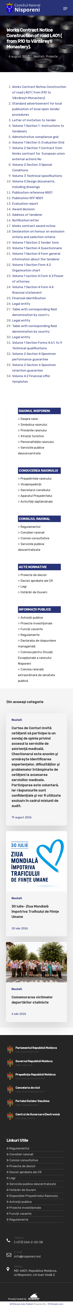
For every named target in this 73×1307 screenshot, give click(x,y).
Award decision (23, 209)
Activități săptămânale (37, 501)
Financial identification (29, 298)
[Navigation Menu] (65, 8)
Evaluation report (25, 203)
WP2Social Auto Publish (21, 1304)
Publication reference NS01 (32, 192)
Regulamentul (30, 527)
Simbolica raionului (34, 424)
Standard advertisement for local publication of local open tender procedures (37, 109)
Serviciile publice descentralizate (32, 1184)
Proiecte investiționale (36, 623)
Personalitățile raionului (37, 442)
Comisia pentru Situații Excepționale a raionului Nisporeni (35, 657)
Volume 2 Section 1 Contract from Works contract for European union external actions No (38, 153)
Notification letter (25, 220)
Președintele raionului (36, 478)
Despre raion (29, 419)
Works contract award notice (33, 226)
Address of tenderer (27, 215)
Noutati (39, 56)
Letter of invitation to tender (34, 120)
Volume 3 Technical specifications (37, 176)
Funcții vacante (32, 629)
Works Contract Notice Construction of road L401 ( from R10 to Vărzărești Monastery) (39, 92)
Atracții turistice (32, 436)
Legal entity (21, 304)
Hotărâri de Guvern (34, 592)
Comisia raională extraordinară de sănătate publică (36, 675)
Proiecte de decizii (34, 575)
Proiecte (52, 56)
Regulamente (30, 635)
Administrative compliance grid (35, 137)
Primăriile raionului (34, 430)
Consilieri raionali (33, 532)
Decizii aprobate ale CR (37, 580)
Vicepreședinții (31, 484)
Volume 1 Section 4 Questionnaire (37, 248)
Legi (24, 586)
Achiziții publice (32, 617)
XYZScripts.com (55, 1304)
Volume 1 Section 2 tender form (35, 242)
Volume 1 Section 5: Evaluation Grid (38, 142)
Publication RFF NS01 (27, 198)
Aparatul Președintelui (36, 496)
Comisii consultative (35, 538)
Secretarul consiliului (35, 490)
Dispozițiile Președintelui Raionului (33, 1196)
